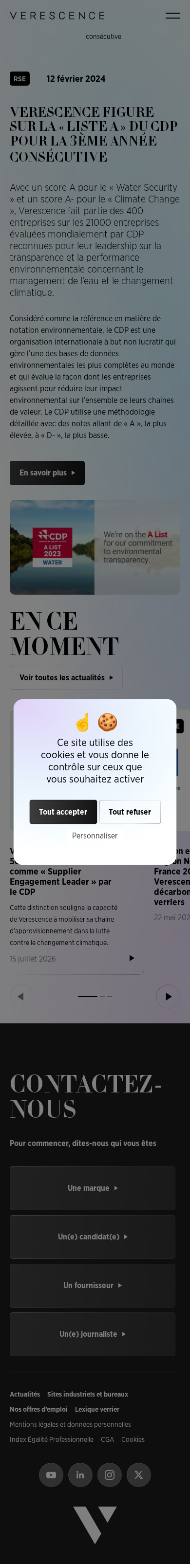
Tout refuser (130, 812)
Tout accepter (63, 812)
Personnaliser (95, 835)
